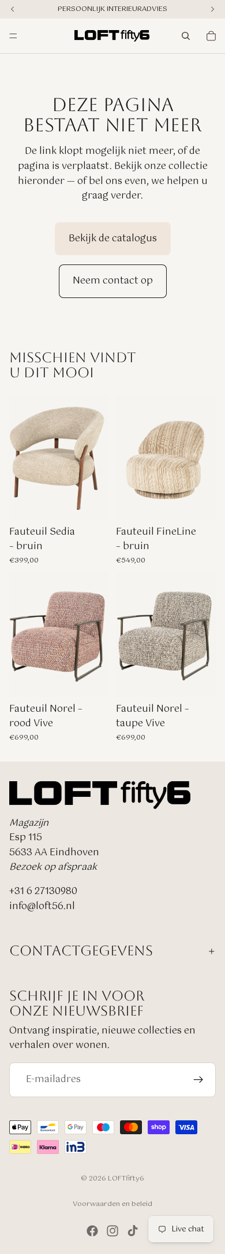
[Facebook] (92, 1231)
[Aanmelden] (198, 1080)
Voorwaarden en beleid (112, 1204)
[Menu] (13, 36)
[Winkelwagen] (211, 36)
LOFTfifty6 (126, 1179)
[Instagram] (112, 1231)
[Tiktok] (133, 1231)
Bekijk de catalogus (113, 239)
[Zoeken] (185, 36)
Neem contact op (113, 281)
